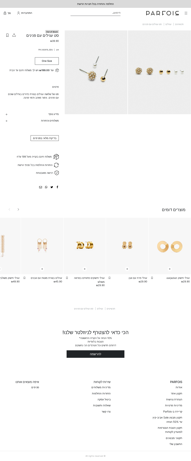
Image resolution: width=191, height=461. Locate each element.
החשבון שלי (175, 444)
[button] (7, 35)
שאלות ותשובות (102, 405)
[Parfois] (162, 12)
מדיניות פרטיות (173, 405)
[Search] (123, 13)
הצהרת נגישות (174, 399)
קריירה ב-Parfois (172, 411)
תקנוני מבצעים (174, 438)
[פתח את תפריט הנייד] (185, 13)
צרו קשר (106, 411)
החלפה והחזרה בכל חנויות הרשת (95, 3)
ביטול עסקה (104, 399)
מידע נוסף (53, 114)
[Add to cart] (169, 269)
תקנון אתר (176, 393)
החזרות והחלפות (101, 393)
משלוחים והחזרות (50, 120)
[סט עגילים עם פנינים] (57, 187)
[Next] (18, 209)
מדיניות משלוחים (101, 387)
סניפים (35, 387)
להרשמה (95, 354)
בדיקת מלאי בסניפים (44, 138)
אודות (179, 387)
